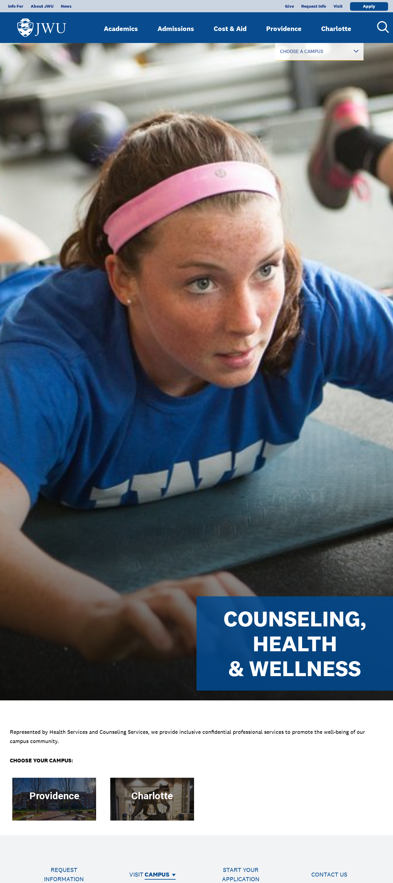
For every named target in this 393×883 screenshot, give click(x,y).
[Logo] (41, 24)
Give (289, 6)
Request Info (313, 6)
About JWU (42, 6)
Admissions (176, 28)
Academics (121, 28)
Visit (338, 6)
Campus (157, 874)
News (66, 6)
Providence (284, 28)
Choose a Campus (301, 51)
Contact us (329, 874)
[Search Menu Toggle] (381, 27)
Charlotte (336, 28)
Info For (15, 6)
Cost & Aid (230, 28)
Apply (369, 6)
